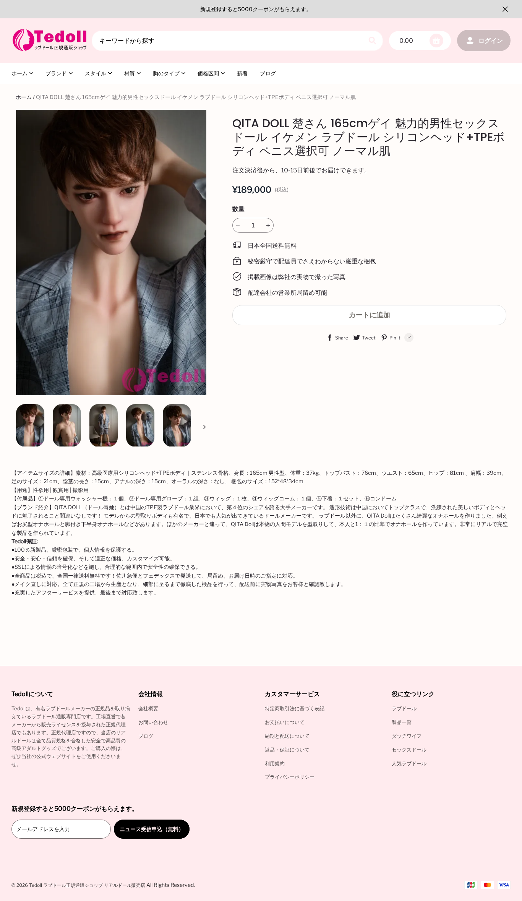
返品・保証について (287, 750)
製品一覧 (402, 722)
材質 (129, 73)
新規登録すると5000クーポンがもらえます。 (255, 9)
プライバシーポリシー (289, 777)
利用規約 (275, 763)
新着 (242, 73)
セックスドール (409, 750)
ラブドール (404, 708)
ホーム (19, 73)
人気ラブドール (409, 763)
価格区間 (208, 73)
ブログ (268, 73)
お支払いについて (285, 722)
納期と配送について (287, 736)
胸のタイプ (166, 73)
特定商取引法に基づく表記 (294, 708)
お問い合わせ (153, 722)
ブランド (56, 73)
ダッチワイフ (406, 736)
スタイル (95, 73)
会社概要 (148, 708)
